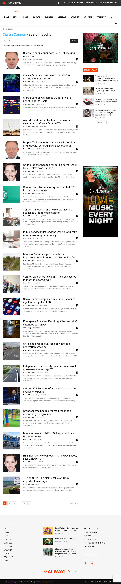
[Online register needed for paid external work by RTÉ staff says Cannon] (11, 172)
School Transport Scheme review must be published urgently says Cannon (47, 211)
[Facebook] (58, 3)
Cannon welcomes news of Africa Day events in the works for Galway (49, 278)
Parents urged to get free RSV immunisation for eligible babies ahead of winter (106, 112)
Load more (100, 122)
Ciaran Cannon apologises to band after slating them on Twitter (46, 77)
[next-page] (29, 503)
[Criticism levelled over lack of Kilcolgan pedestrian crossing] (11, 351)
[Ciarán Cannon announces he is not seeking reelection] (11, 60)
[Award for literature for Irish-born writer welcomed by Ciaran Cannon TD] (11, 127)
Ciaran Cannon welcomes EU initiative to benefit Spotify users (47, 99)
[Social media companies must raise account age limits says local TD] (11, 306)
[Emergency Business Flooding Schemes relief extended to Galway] (11, 329)
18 (24, 503)
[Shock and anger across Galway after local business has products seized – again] (48, 552)
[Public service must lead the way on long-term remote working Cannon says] (11, 239)
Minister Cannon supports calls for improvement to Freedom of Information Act (49, 256)
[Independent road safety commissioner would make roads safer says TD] (11, 373)
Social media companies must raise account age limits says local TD (49, 301)
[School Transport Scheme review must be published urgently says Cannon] (11, 217)
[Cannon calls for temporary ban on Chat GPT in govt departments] (11, 194)
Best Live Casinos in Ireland (65, 539)
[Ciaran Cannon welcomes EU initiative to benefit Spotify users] (11, 105)
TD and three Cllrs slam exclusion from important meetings (46, 480)
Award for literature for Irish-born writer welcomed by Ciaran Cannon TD (46, 122)
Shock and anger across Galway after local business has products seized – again (65, 551)
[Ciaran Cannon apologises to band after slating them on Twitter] (11, 83)
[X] (64, 3)
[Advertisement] (100, 144)
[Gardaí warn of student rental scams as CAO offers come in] (88, 102)
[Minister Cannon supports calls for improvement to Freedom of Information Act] (11, 262)
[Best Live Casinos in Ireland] (48, 541)
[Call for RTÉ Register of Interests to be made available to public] (11, 396)
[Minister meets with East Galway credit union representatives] (11, 440)
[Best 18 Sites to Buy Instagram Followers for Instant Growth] (48, 531)
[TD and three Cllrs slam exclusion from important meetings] (11, 485)
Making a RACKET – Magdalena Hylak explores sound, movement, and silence (106, 78)
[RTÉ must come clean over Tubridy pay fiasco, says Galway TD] (11, 463)
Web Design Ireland (46, 582)
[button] (115, 23)
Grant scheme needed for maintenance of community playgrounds (48, 412)
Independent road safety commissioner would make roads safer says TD (50, 368)
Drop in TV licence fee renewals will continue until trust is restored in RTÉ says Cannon (49, 144)
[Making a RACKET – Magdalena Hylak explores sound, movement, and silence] (88, 78)
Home (5, 29)
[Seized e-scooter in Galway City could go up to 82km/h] (88, 91)
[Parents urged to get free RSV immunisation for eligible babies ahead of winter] (88, 113)
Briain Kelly (27, 59)
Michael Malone (29, 82)
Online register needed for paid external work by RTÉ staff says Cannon (50, 166)
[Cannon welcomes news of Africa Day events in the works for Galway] (11, 284)
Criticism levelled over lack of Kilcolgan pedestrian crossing (46, 345)
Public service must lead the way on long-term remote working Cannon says (50, 233)
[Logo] (16, 11)
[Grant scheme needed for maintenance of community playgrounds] (11, 418)
